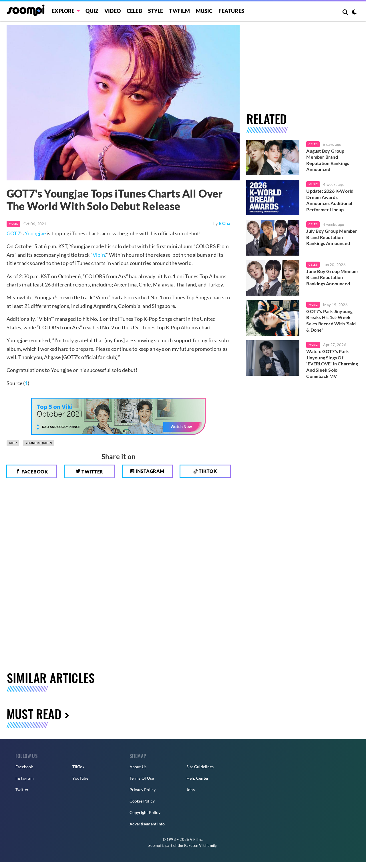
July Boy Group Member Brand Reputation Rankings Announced (331, 237)
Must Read (34, 713)
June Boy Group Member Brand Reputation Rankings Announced (332, 277)
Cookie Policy (142, 801)
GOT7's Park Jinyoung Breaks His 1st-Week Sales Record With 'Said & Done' (331, 320)
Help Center (197, 778)
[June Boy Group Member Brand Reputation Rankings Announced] (273, 278)
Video (112, 11)
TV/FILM (179, 11)
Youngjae (35, 233)
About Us (138, 766)
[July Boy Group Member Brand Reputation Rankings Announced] (273, 237)
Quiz (91, 11)
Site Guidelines (200, 766)
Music (204, 11)
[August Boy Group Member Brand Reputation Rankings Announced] (273, 157)
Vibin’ (99, 255)
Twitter (92, 471)
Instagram (149, 471)
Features (231, 11)
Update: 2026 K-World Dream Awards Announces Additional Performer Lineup (329, 200)
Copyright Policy (145, 812)
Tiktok (207, 471)
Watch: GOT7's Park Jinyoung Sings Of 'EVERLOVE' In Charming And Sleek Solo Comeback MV (332, 364)
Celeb (134, 11)
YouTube (80, 778)
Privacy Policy (143, 789)
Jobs (190, 789)
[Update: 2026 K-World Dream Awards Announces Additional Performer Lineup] (273, 197)
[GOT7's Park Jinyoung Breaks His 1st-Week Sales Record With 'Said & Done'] (273, 318)
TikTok (78, 766)
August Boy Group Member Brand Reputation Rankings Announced (327, 160)
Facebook (34, 471)
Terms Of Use (142, 778)
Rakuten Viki (195, 845)
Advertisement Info (147, 823)
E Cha (224, 223)
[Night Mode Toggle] (354, 12)
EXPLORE (63, 11)
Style (155, 11)
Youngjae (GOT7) (38, 443)
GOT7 (13, 233)
